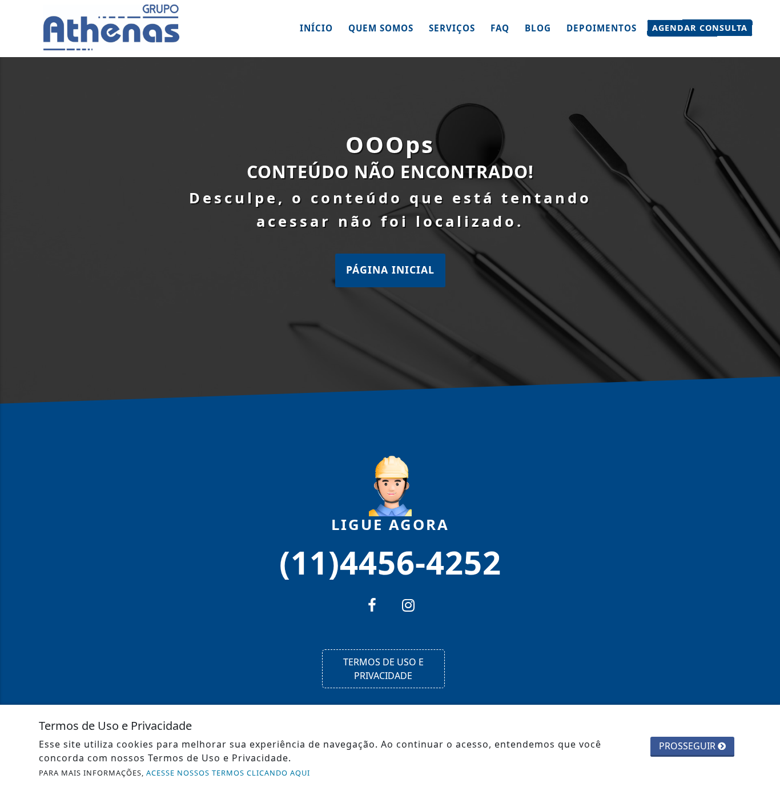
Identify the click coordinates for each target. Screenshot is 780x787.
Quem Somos (380, 28)
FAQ (499, 28)
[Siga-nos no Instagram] (408, 606)
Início (316, 28)
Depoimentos (601, 28)
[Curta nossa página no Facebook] (371, 606)
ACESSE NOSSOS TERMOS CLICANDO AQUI (228, 773)
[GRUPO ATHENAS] (113, 27)
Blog (538, 28)
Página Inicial (390, 269)
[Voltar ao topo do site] (762, 472)
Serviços (452, 28)
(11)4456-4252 (390, 561)
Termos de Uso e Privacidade (383, 669)
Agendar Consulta (699, 27)
